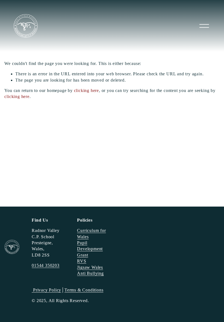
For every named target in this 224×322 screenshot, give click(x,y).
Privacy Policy (46, 290)
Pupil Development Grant (90, 248)
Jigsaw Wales (90, 267)
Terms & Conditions (83, 290)
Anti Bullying (90, 273)
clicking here (86, 90)
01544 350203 (46, 265)
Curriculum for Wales (91, 233)
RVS (81, 261)
